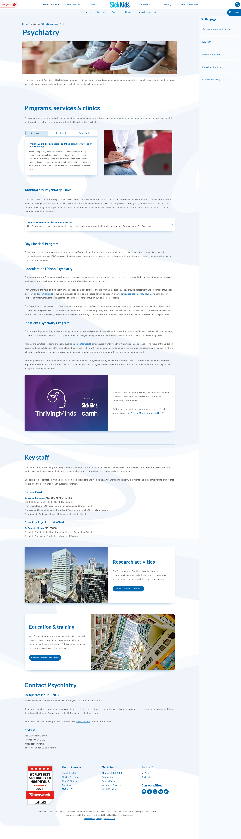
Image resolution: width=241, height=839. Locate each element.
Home (24, 24)
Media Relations (109, 789)
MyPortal (146, 773)
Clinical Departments (50, 24)
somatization (44, 294)
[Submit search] (237, 4)
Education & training (212, 67)
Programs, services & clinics (216, 29)
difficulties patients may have (135, 294)
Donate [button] (235, 12)
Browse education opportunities (45, 657)
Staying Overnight (71, 777)
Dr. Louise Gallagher (35, 498)
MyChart (66, 789)
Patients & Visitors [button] (51, 4)
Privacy (99, 818)
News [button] (94, 4)
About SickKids (69, 773)
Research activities (211, 54)
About (88, 12)
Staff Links (146, 777)
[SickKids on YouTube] (160, 791)
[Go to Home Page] (120, 5)
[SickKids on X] (155, 791)
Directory (101, 12)
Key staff (206, 42)
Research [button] (145, 4)
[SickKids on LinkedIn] (166, 791)
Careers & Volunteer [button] (189, 4)
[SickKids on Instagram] (144, 791)
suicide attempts (81, 344)
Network (128, 12)
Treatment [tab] (61, 133)
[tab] (61, 133)
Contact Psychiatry (211, 79)
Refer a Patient (83, 721)
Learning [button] (167, 4)
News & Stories (69, 781)
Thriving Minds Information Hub (146, 413)
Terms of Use (109, 818)
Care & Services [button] (72, 4)
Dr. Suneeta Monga (34, 528)
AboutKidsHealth (146, 12)
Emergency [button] (7, 4)
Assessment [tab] (37, 133)
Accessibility (89, 818)
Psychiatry (40, 32)
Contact (115, 12)
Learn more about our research (128, 588)
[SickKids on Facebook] (149, 791)
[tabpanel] (61, 157)
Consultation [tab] (85, 133)
